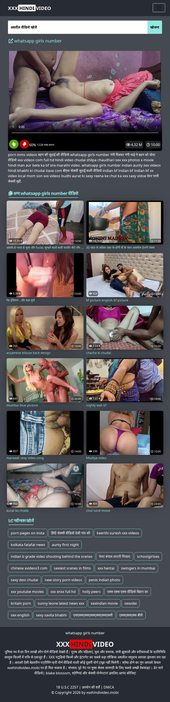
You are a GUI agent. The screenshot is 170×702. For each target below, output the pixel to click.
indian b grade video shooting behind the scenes (52, 556)
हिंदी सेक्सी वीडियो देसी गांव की (70, 533)
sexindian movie (104, 603)
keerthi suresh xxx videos (118, 533)
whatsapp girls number (85, 633)
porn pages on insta (27, 533)
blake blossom (58, 673)
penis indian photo (104, 579)
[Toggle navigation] (159, 7)
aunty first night (65, 544)
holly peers (91, 591)
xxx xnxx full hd (63, 591)
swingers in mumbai (138, 568)
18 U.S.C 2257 (67, 687)
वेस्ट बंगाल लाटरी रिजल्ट (114, 556)
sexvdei (130, 603)
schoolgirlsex (148, 556)
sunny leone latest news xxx (61, 603)
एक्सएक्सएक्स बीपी (131, 615)
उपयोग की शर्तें (91, 687)
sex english (20, 615)
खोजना (154, 27)
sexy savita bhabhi (51, 615)
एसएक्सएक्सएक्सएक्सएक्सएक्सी (93, 615)
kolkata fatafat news (28, 544)
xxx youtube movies (27, 591)
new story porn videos (63, 579)
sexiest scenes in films (72, 568)
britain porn (21, 603)
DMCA (109, 687)
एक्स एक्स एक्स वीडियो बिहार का (127, 591)
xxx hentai (106, 568)
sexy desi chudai (24, 579)
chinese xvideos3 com (29, 568)
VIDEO (29, 8)
